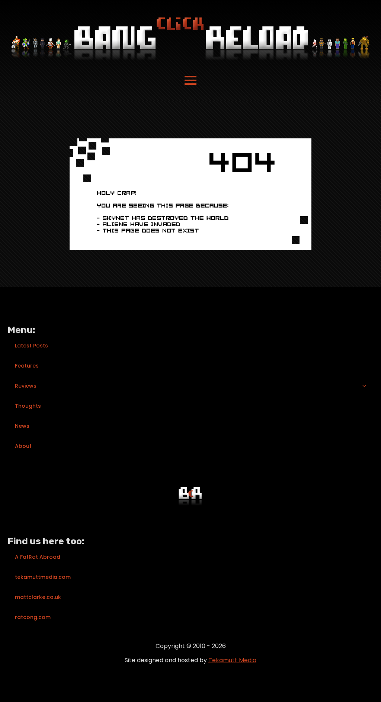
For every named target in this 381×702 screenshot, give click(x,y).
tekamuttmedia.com (43, 577)
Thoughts (28, 406)
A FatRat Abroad (37, 557)
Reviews (25, 386)
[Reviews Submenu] (366, 386)
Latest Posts (31, 345)
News (22, 426)
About (23, 446)
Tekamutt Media (232, 660)
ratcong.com (33, 617)
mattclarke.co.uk (38, 597)
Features (27, 365)
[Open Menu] (190, 80)
